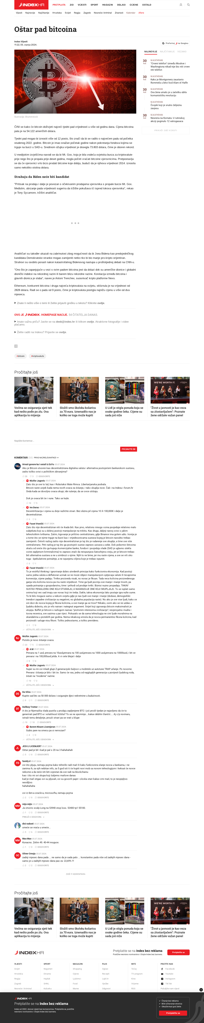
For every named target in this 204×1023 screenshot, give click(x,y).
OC (17, 855)
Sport (94, 4)
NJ (27, 480)
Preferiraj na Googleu (177, 43)
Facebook (170, 969)
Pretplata (59, 4)
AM (27, 649)
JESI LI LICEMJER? (31, 746)
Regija (77, 12)
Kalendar (130, 12)
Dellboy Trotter (30, 707)
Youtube (169, 974)
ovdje (90, 321)
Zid (72, 4)
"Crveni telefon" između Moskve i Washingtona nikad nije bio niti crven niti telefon (170, 65)
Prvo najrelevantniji (45, 458)
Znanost (119, 12)
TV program (136, 974)
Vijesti (82, 4)
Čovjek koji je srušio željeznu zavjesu (166, 105)
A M (31, 649)
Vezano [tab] (181, 52)
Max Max (26, 838)
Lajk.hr (105, 979)
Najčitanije (43, 12)
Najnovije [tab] (150, 52)
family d (26, 761)
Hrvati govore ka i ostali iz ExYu (38, 464)
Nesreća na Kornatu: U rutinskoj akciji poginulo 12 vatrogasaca (168, 118)
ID (27, 507)
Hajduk (47, 979)
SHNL (46, 983)
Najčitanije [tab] (167, 52)
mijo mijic (27, 804)
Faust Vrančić (37, 523)
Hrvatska (57, 12)
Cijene (134, 4)
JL (17, 748)
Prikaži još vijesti (165, 130)
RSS (133, 988)
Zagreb (87, 12)
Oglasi (121, 4)
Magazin (78, 964)
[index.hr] (31, 5)
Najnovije (30, 12)
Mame (76, 988)
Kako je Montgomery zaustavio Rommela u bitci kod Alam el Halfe (169, 79)
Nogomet (48, 969)
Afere (141, 12)
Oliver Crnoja (29, 853)
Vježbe (105, 983)
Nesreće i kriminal (103, 12)
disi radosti (28, 823)
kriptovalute (37, 356)
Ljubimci (77, 979)
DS (17, 693)
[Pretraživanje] (187, 5)
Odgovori (106, 988)
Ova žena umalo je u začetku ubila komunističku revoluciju (169, 92)
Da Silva (26, 692)
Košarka (48, 988)
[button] (18, 389)
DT (17, 708)
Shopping (77, 969)
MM (17, 805)
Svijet (68, 12)
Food (75, 983)
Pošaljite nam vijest (170, 988)
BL (27, 726)
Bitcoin (21, 356)
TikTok (168, 983)
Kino (133, 979)
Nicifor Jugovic (37, 480)
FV (27, 523)
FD (17, 763)
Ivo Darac (34, 507)
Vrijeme (135, 983)
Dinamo (47, 974)
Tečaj (134, 969)
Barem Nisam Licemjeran (42, 727)
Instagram (170, 979)
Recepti (105, 974)
